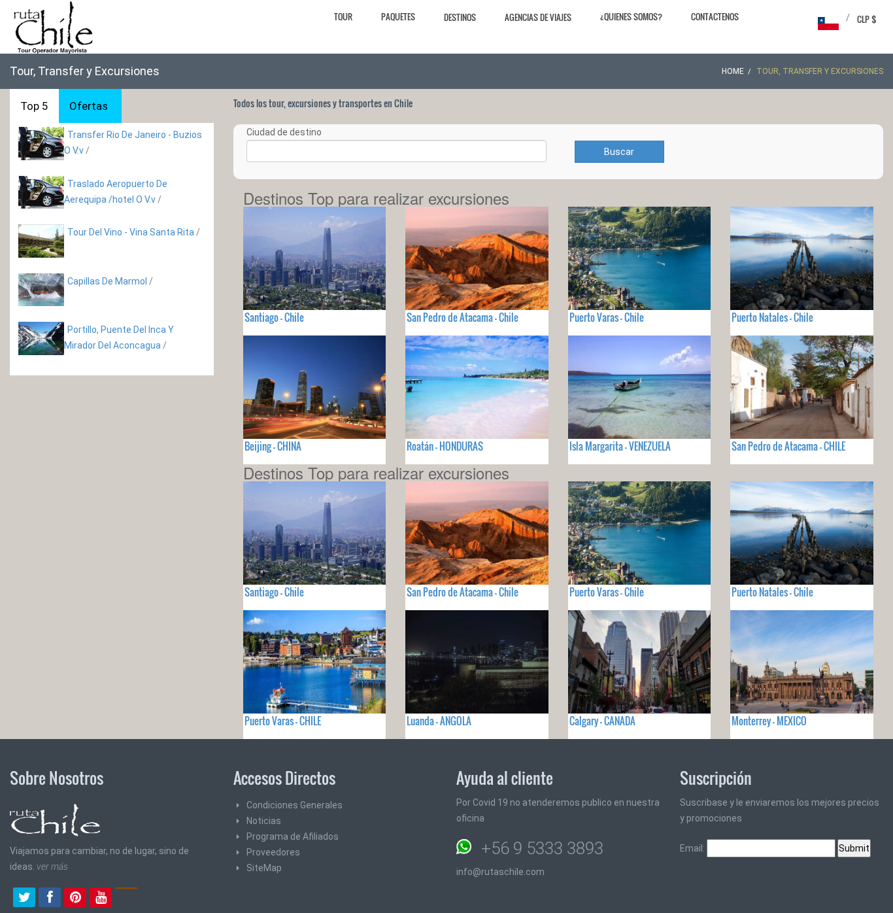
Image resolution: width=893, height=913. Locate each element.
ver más (52, 866)
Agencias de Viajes (538, 17)
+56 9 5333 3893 (542, 848)
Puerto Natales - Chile (772, 317)
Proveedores (273, 852)
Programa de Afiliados (292, 836)
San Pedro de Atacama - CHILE (788, 446)
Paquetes (398, 16)
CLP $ (867, 19)
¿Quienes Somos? (631, 16)
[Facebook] (50, 898)
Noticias (263, 821)
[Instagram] (126, 898)
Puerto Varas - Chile (606, 317)
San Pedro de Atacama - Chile (462, 317)
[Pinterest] (75, 898)
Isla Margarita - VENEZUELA (620, 446)
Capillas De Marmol (107, 281)
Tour (343, 16)
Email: (693, 848)
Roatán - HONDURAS (445, 446)
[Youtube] (101, 898)
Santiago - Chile (274, 317)
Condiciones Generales (294, 805)
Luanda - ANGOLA (439, 721)
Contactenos (715, 16)
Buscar (619, 151)
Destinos (460, 17)
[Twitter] (24, 898)
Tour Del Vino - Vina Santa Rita (130, 232)
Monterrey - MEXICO (769, 721)
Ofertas (88, 105)
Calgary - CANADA (602, 721)
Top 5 (34, 105)
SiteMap (264, 868)
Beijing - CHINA (272, 446)
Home (733, 71)
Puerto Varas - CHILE (282, 721)
